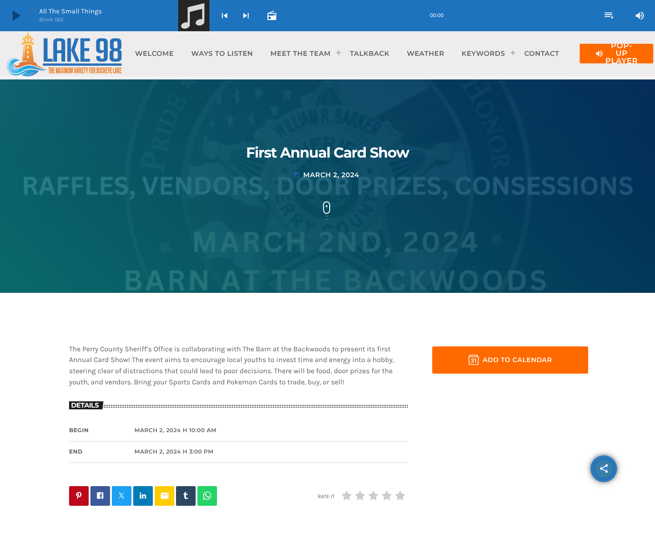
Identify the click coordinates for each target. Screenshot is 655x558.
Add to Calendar (517, 360)
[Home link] (64, 53)
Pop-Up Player (616, 53)
